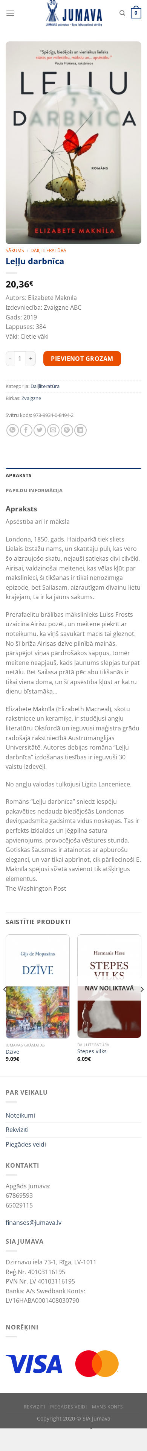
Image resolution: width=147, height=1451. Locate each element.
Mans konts (107, 1407)
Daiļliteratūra (48, 250)
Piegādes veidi (26, 1144)
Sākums (15, 250)
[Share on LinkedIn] (80, 430)
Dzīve (12, 1051)
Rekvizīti (17, 1130)
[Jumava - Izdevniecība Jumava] (73, 13)
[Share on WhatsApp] (12, 430)
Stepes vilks (92, 1051)
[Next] (141, 1004)
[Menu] (10, 13)
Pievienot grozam (82, 358)
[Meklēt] (122, 13)
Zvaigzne (31, 398)
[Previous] (5, 1004)
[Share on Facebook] (26, 430)
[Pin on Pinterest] (67, 430)
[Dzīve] (38, 986)
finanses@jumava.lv (33, 1222)
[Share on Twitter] (40, 430)
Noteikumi (20, 1115)
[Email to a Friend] (53, 430)
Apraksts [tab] (18, 475)
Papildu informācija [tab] (34, 490)
